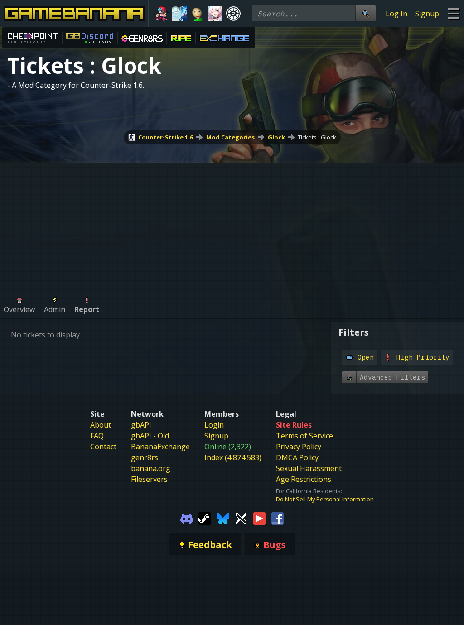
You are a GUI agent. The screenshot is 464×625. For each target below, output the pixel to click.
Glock (276, 137)
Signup (427, 14)
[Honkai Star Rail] (215, 14)
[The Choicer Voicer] (179, 14)
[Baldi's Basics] (197, 14)
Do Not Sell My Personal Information (325, 499)
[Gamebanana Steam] (205, 518)
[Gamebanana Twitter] (241, 518)
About (100, 425)
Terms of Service (304, 436)
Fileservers (149, 479)
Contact (103, 447)
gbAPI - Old (150, 436)
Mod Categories (230, 137)
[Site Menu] (453, 13)
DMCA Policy (297, 457)
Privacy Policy (298, 447)
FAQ (97, 436)
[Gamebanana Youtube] (259, 518)
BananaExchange (160, 447)
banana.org (150, 468)
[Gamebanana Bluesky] (223, 518)
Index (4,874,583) (232, 457)
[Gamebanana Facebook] (277, 518)
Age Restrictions (303, 479)
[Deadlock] (233, 14)
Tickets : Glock (317, 137)
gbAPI (141, 425)
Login (214, 425)
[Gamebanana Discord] (186, 518)
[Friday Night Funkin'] (161, 14)
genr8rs (144, 457)
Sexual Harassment (309, 468)
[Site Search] (365, 13)
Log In (396, 14)
